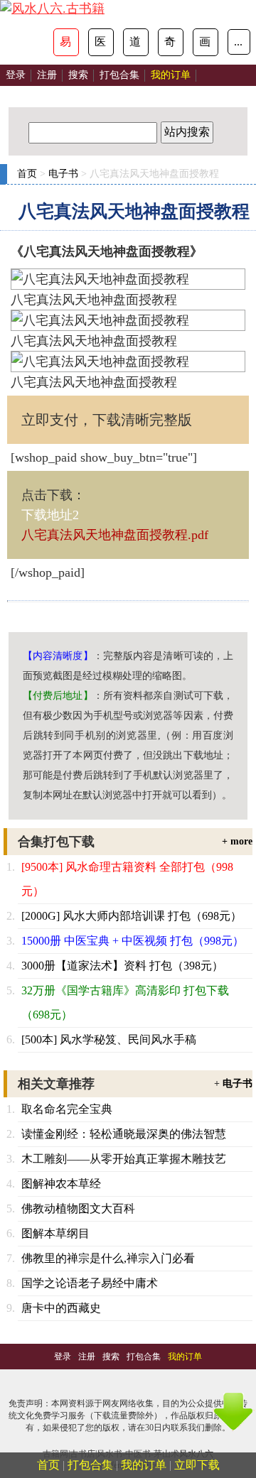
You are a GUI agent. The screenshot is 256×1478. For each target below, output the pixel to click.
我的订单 (143, 1465)
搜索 (78, 75)
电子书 (63, 173)
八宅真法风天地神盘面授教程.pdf (114, 535)
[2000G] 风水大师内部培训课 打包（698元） (131, 916)
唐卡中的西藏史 (61, 1308)
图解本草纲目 (55, 1233)
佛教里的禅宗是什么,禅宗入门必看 (108, 1258)
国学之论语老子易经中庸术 (89, 1283)
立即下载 (197, 1465)
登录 (16, 75)
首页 (27, 173)
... (238, 42)
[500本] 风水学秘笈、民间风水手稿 (108, 1039)
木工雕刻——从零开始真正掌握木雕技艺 (123, 1159)
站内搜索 (187, 132)
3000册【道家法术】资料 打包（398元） (122, 966)
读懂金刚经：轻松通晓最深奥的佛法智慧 (123, 1134)
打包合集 (119, 75)
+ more (237, 841)
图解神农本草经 (61, 1184)
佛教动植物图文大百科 (78, 1208)
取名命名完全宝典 (66, 1109)
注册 (47, 75)
